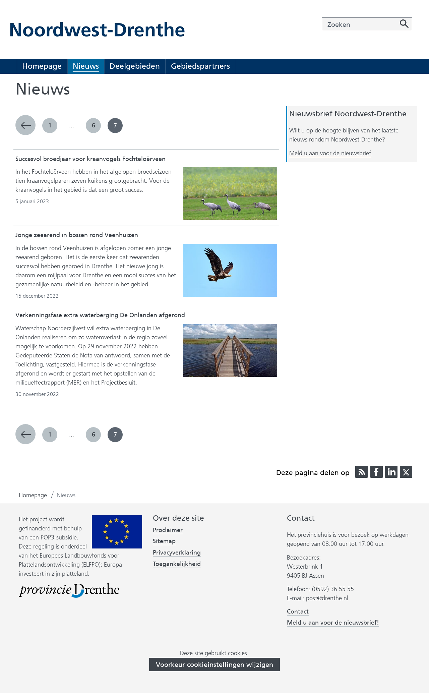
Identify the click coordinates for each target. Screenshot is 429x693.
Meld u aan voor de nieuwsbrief (330, 153)
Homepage (42, 66)
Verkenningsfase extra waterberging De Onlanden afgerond (100, 315)
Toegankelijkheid (177, 564)
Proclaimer (168, 530)
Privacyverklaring (177, 553)
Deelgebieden (135, 66)
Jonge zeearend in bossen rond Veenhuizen (76, 235)
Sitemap (164, 541)
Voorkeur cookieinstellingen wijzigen (214, 664)
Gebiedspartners (200, 66)
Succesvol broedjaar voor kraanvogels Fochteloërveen (90, 159)
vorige (25, 125)
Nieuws (86, 66)
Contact (298, 611)
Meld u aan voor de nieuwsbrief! (333, 623)
